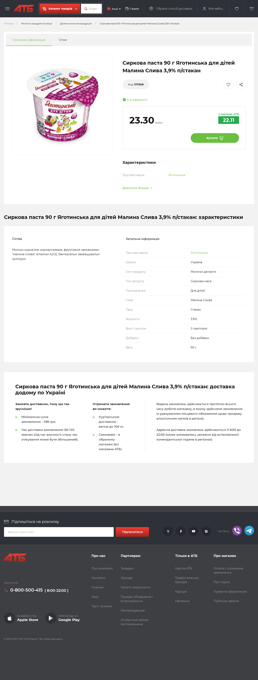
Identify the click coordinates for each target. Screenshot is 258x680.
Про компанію (102, 568)
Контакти (98, 578)
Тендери (127, 568)
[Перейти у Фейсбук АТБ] (181, 531)
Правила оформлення (230, 591)
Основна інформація (29, 40)
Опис (63, 40)
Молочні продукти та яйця (36, 23)
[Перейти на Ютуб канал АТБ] (193, 531)
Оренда (126, 578)
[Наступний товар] (223, 326)
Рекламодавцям (133, 610)
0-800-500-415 (26, 590)
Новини (97, 587)
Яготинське (177, 175)
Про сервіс (222, 582)
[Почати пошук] (84, 8)
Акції (95, 597)
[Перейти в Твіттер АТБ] (168, 531)
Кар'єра (181, 591)
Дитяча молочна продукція (76, 23)
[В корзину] (252, 9)
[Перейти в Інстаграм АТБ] (206, 531)
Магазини (182, 601)
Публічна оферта (226, 601)
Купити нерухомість (136, 587)
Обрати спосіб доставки (174, 8)
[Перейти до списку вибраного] (237, 9)
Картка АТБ (183, 568)
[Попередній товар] (34, 326)
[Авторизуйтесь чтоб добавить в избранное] (228, 84)
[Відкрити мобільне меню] (7, 9)
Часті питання (102, 606)
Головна (8, 23)
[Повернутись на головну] (24, 8)
